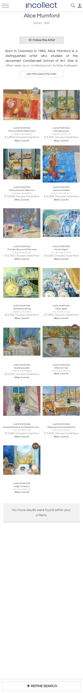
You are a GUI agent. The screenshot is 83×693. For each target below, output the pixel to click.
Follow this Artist (43, 40)
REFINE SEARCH (44, 686)
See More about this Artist (41, 74)
